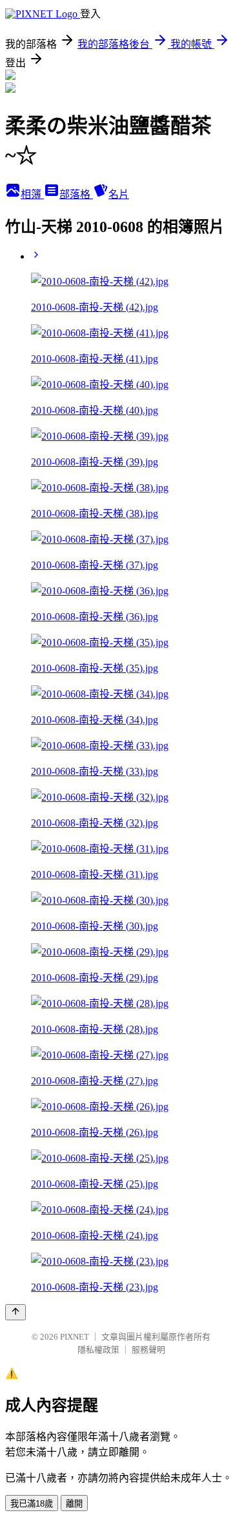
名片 (118, 194)
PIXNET (74, 1337)
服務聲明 (148, 1349)
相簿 (32, 194)
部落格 (76, 194)
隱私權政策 (98, 1349)
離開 (74, 1504)
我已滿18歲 (31, 1504)
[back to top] (15, 1312)
